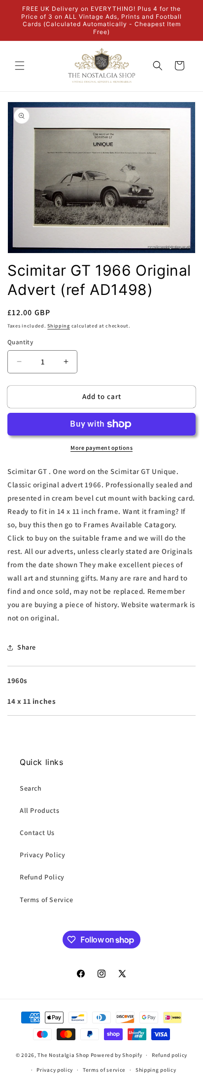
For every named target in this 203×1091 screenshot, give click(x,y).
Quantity (20, 342)
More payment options (101, 447)
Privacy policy (54, 1069)
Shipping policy (155, 1069)
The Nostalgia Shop (63, 1055)
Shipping (58, 326)
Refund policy (169, 1055)
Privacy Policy (42, 854)
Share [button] (26, 647)
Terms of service (104, 1069)
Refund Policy (42, 877)
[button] (20, 65)
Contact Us (37, 832)
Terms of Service (46, 899)
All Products (39, 810)
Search (31, 788)
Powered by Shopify (116, 1055)
